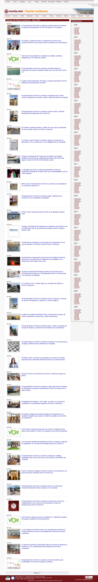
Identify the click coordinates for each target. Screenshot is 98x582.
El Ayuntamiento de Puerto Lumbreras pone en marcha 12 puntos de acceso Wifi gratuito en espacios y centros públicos (44, 299)
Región (37, 1)
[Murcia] (14, 10)
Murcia (15, 1)
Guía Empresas (51, 1)
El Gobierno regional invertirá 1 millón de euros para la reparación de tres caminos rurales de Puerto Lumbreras (44, 128)
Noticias (73, 15)
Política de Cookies (58, 580)
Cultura (51, 15)
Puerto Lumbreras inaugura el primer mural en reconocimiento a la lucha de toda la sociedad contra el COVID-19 (44, 472)
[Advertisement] (82, 332)
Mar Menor (44, 1)
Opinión (88, 15)
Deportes (66, 15)
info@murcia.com (32, 580)
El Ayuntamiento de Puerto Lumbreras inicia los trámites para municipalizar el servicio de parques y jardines (42, 561)
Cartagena (22, 1)
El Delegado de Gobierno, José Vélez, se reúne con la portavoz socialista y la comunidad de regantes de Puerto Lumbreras (43, 402)
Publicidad (58, 1)
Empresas (80, 15)
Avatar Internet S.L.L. (88, 579)
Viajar (37, 15)
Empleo (22, 15)
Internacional (29, 15)
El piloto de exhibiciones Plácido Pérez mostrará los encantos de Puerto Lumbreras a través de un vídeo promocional (43, 315)
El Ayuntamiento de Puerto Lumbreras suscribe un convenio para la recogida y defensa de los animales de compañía (44, 342)
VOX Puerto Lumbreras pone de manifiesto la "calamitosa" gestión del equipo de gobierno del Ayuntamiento (44, 518)
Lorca (29, 1)
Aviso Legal (39, 580)
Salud (44, 15)
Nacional (15, 15)
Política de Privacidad (48, 580)
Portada (8, 1)
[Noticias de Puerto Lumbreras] (41, 10)
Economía (7, 15)
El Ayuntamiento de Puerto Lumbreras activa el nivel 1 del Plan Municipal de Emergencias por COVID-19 (43, 112)
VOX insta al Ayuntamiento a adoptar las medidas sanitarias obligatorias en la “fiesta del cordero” (42, 57)
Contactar (66, 1)
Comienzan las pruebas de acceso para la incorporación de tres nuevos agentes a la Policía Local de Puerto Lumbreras (43, 243)
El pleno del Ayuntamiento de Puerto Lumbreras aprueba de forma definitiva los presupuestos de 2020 (44, 82)
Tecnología (58, 15)
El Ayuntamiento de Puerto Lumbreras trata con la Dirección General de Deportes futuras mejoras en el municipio (42, 487)
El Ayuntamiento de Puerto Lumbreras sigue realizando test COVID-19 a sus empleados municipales (42, 197)
